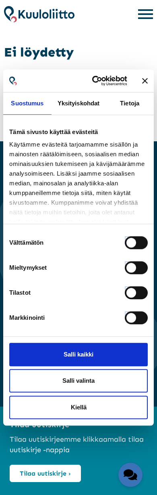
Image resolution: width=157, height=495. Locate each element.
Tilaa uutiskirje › (45, 473)
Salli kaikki (78, 354)
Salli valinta (78, 380)
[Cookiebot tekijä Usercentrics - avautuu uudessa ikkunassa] (95, 81)
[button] (130, 475)
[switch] (129, 265)
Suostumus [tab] (27, 103)
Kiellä (79, 407)
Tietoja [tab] (129, 103)
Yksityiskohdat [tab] (78, 103)
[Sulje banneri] (145, 81)
